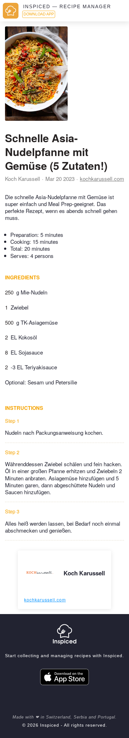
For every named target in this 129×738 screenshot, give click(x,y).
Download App (38, 14)
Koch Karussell (22, 178)
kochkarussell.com (102, 178)
